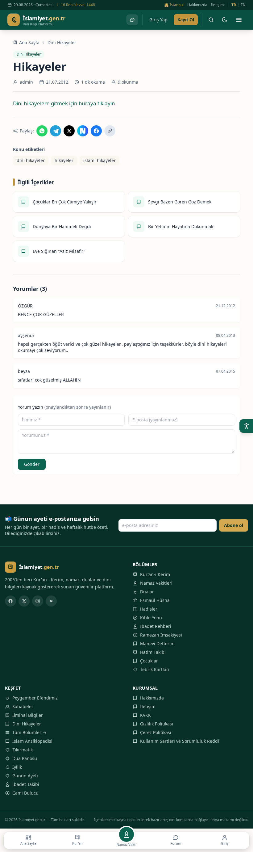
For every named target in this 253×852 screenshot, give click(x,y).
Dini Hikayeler (62, 42)
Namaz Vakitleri (156, 583)
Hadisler (148, 609)
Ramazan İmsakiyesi (161, 635)
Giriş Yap (158, 20)
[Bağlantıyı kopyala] (109, 130)
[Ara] (211, 20)
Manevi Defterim (157, 643)
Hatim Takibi (153, 652)
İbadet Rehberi (155, 626)
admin (26, 82)
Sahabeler (22, 706)
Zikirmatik (22, 750)
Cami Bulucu (25, 793)
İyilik (17, 767)
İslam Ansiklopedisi (32, 741)
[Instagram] (37, 601)
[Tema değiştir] (224, 20)
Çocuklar (149, 661)
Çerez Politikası (155, 732)
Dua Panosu (24, 758)
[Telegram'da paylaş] (55, 130)
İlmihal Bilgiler (27, 715)
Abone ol (233, 525)
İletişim (217, 4)
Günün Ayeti (25, 776)
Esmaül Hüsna (155, 600)
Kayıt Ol (185, 20)
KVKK (145, 715)
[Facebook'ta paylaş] (96, 130)
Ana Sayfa (29, 42)
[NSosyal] (51, 601)
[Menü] (239, 20)
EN (243, 4)
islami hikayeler (99, 160)
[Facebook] (10, 601)
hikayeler (64, 160)
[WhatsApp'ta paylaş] (42, 130)
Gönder (31, 464)
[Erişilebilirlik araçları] (246, 426)
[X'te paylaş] (69, 130)
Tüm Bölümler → (29, 732)
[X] (24, 601)
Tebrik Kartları (154, 669)
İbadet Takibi (25, 784)
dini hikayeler (31, 160)
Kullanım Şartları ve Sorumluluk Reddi (179, 741)
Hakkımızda (197, 4)
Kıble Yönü (151, 617)
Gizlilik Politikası (156, 724)
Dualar (147, 592)
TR (233, 4)
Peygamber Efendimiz (35, 698)
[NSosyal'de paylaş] (82, 130)
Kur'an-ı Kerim (155, 574)
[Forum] (132, 20)
